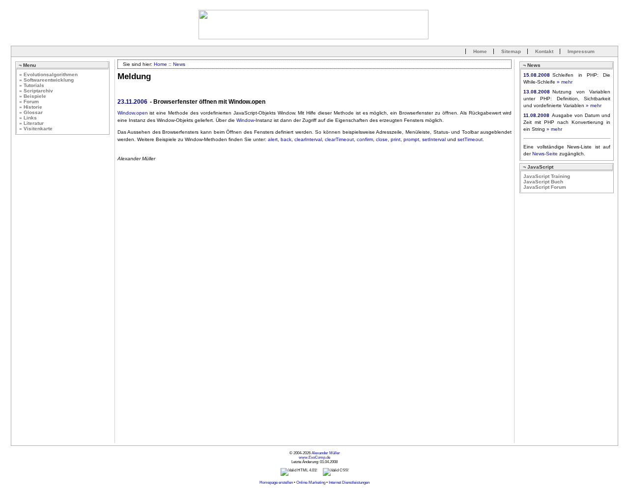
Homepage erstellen (276, 482)
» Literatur (31, 123)
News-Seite (545, 153)
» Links (28, 117)
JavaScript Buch (543, 181)
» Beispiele (32, 96)
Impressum (581, 51)
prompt (411, 139)
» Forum (29, 101)
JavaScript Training (546, 176)
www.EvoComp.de (314, 457)
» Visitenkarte (36, 128)
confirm (365, 139)
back (286, 139)
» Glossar (31, 112)
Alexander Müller (326, 453)
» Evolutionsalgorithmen (48, 74)
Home (480, 51)
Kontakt (544, 51)
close (382, 139)
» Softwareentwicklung (46, 80)
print (395, 139)
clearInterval (308, 139)
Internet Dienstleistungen (349, 482)
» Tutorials (31, 85)
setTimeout (470, 139)
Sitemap (511, 51)
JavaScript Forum (544, 187)
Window (245, 120)
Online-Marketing (310, 482)
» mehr (564, 82)
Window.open (132, 113)
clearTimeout (339, 139)
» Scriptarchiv (36, 90)
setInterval (434, 139)
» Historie (30, 107)
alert (273, 139)
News (179, 64)
